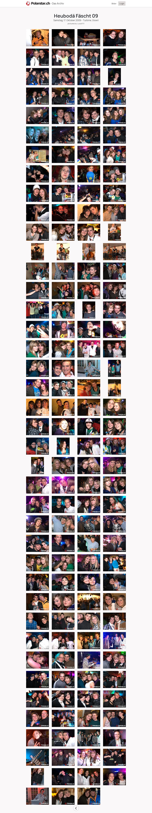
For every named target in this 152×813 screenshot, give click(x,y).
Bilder (114, 3)
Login (121, 3)
